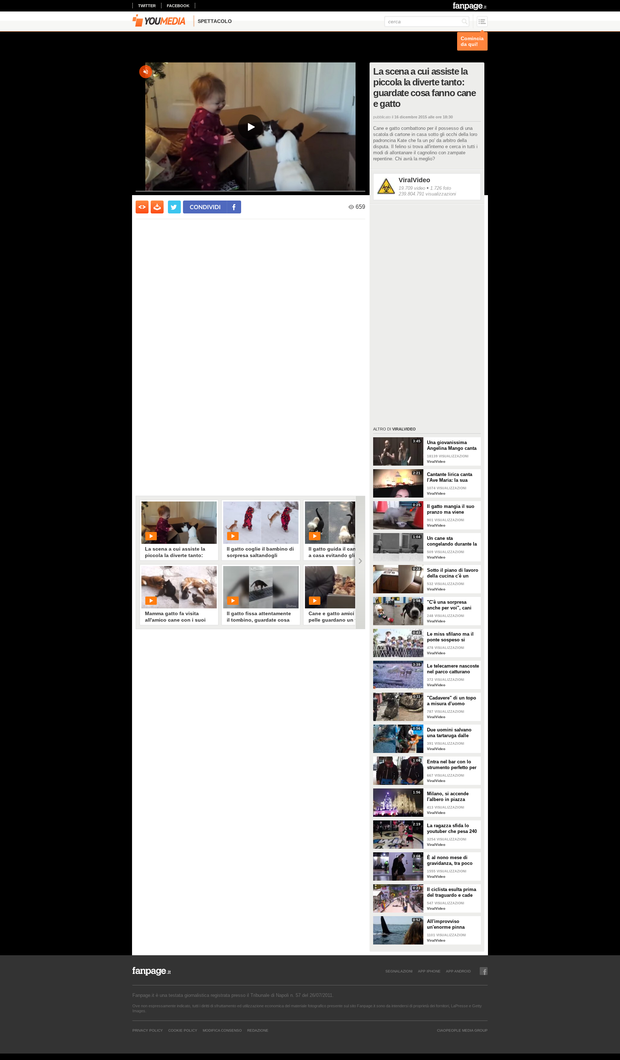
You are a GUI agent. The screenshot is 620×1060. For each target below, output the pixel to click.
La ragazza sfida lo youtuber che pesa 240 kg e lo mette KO (452, 828)
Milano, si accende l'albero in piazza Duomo (448, 796)
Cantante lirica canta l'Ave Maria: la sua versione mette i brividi (452, 477)
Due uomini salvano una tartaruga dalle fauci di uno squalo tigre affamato (449, 733)
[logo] (470, 6)
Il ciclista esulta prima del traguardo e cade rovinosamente (451, 892)
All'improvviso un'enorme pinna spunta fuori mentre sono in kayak (449, 924)
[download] (157, 207)
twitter (147, 6)
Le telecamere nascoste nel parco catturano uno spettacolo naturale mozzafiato (453, 669)
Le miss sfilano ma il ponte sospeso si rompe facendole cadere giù (450, 637)
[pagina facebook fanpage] (484, 971)
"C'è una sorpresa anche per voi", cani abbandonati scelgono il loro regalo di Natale (451, 605)
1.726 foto (440, 188)
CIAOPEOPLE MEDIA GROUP (462, 1030)
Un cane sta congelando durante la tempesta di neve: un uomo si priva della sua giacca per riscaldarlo (452, 541)
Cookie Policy (182, 1030)
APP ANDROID (458, 971)
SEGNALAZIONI (399, 971)
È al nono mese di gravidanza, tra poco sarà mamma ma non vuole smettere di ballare (450, 860)
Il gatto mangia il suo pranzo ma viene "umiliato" (450, 509)
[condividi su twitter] (174, 207)
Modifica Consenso (222, 1030)
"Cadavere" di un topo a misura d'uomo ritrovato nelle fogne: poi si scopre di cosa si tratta (453, 701)
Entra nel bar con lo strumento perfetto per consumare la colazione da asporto (451, 765)
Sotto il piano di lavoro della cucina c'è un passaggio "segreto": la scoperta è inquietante (453, 573)
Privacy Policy (147, 1030)
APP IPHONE (429, 971)
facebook (178, 6)
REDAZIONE (257, 1030)
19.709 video (412, 188)
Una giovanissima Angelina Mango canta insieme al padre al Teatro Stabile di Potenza (451, 445)
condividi (205, 206)
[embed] (142, 207)
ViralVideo (414, 180)
